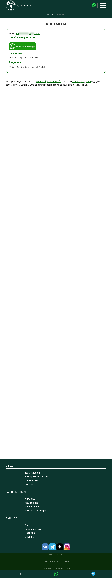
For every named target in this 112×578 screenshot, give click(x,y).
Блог (27, 525)
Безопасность (33, 529)
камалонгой (54, 81)
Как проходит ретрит (37, 476)
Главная (49, 14)
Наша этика (32, 480)
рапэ (88, 81)
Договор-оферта (56, 554)
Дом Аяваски (33, 472)
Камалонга (31, 502)
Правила (30, 532)
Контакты (31, 484)
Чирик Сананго (33, 506)
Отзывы (29, 536)
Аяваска (30, 499)
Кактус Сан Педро (35, 510)
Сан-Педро (78, 81)
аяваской (41, 81)
